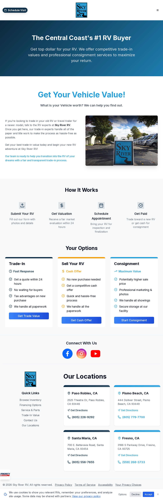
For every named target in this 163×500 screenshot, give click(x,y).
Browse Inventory (30, 399)
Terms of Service (85, 484)
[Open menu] (157, 10)
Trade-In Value (30, 415)
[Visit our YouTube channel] (95, 354)
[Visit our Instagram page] (81, 354)
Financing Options (30, 405)
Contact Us (30, 420)
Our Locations (30, 425)
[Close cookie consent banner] (158, 494)
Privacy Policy (63, 484)
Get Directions (79, 410)
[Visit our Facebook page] (67, 354)
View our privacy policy (86, 496)
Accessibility (105, 484)
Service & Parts (30, 410)
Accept (148, 494)
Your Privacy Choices (128, 484)
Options (122, 494)
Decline (136, 494)
